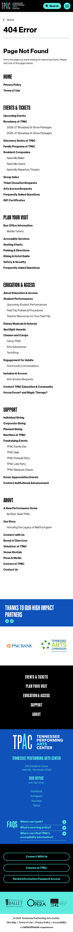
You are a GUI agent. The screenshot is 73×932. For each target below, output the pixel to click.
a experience (36, 927)
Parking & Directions (16, 250)
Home (10, 20)
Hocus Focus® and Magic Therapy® (25, 392)
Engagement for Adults (18, 360)
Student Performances (18, 299)
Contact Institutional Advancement (26, 483)
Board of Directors (15, 541)
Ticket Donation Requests (20, 183)
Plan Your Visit (15, 217)
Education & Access (19, 285)
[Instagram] (37, 796)
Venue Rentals (12, 552)
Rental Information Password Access (36, 879)
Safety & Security (14, 262)
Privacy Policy (12, 85)
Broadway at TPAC (15, 121)
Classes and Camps (15, 335)
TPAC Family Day (16, 446)
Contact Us (10, 570)
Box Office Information (18, 225)
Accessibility (59, 922)
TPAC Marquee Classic (20, 470)
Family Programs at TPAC (19, 146)
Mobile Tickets (15, 231)
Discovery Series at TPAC (19, 141)
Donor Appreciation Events (20, 477)
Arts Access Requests (17, 189)
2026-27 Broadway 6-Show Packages (29, 133)
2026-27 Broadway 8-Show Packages (29, 127)
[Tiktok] (36, 805)
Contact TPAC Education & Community (28, 387)
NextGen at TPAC (14, 435)
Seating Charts (13, 245)
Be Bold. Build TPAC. (19, 514)
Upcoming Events (14, 116)
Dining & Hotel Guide (16, 256)
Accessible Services (16, 239)
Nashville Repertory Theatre (23, 170)
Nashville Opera (16, 164)
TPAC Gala (13, 452)
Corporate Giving (14, 423)
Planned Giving (12, 429)
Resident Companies (16, 152)
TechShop (13, 353)
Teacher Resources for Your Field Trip (28, 316)
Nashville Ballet (15, 158)
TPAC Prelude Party (18, 458)
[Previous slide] (7, 621)
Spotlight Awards (14, 329)
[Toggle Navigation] (67, 6)
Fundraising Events (15, 441)
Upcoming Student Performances (27, 305)
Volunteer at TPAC (15, 546)
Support (10, 409)
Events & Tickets (16, 107)
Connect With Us (36, 856)
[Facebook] (36, 791)
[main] (36, 305)
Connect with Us (13, 535)
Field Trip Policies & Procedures (25, 310)
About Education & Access (20, 293)
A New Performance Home (20, 508)
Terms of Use (11, 90)
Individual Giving (13, 417)
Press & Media (12, 558)
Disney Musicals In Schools (20, 324)
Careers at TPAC (13, 564)
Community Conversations (23, 366)
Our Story (9, 521)
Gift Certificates (14, 200)
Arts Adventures (16, 347)
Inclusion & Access (15, 373)
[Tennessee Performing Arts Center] (12, 6)
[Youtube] (36, 800)
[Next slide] (12, 621)
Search (54, 6)
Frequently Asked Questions (21, 194)
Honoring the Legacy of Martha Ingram (29, 527)
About (8, 500)
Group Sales (11, 177)
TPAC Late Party (16, 464)
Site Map (11, 922)
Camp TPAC (14, 341)
